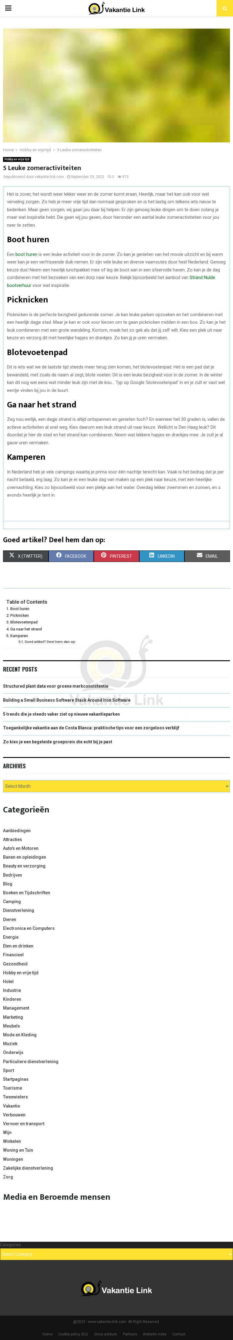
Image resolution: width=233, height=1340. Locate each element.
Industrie (12, 990)
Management (16, 1008)
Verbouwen (14, 1114)
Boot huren (19, 608)
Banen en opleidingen (24, 857)
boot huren (25, 254)
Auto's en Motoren (21, 848)
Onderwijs (13, 1052)
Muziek (10, 1043)
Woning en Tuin (18, 1150)
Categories (10, 1244)
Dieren (9, 919)
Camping (12, 901)
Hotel (8, 981)
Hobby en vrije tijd (17, 159)
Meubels (11, 1026)
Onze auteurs (105, 1334)
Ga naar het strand (26, 629)
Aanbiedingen (17, 830)
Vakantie (11, 1106)
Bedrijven (12, 875)
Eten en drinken (18, 946)
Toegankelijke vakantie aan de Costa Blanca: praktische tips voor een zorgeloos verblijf (91, 727)
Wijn (7, 1132)
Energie (11, 937)
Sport (8, 1070)
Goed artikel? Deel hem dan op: (50, 642)
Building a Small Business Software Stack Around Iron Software (66, 700)
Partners (130, 1334)
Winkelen (12, 1141)
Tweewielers (15, 1096)
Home (47, 1334)
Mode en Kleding (20, 1034)
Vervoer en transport (23, 1123)
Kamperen (19, 635)
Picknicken (19, 615)
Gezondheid (15, 963)
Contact (179, 1334)
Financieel (13, 954)
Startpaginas (16, 1079)
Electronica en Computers (29, 928)
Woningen (13, 1159)
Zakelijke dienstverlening (28, 1168)
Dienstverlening (18, 910)
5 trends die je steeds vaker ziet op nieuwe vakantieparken (61, 714)
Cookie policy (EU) (73, 1334)
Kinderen (12, 999)
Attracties (12, 839)
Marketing (13, 1017)
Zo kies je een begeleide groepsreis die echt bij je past (57, 741)
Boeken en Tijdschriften (26, 892)
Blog (7, 883)
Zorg (8, 1176)
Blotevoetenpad (24, 622)
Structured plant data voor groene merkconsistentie (55, 686)
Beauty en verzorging (24, 866)
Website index (155, 1334)
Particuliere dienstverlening (31, 1061)
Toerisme (12, 1088)
